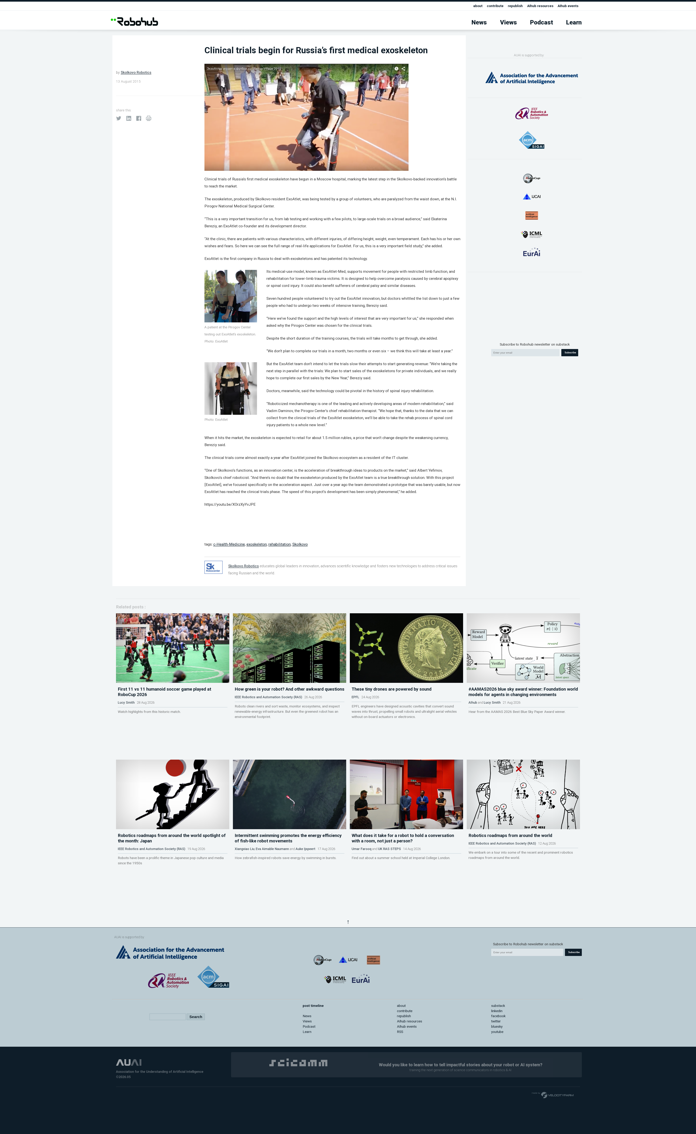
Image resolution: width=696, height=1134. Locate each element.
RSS (400, 1032)
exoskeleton (256, 544)
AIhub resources (540, 6)
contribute (495, 6)
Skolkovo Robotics (136, 72)
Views (508, 22)
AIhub (473, 702)
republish (515, 6)
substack (498, 1006)
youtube (497, 1032)
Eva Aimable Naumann (272, 849)
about (477, 6)
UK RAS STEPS (389, 849)
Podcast (541, 22)
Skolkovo (300, 544)
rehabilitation (279, 544)
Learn (574, 22)
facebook (498, 1016)
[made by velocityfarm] (553, 1095)
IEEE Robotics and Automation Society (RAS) (268, 697)
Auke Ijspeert (305, 849)
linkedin (496, 1011)
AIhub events (568, 6)
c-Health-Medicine (229, 544)
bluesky (497, 1026)
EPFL (355, 697)
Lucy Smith (126, 702)
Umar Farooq (361, 849)
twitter (496, 1021)
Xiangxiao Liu (244, 849)
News (479, 22)
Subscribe (570, 352)
